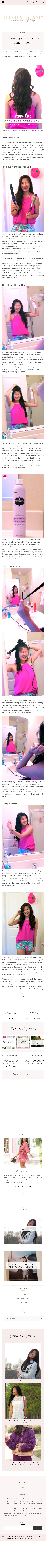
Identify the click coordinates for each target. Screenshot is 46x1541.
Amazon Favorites (22, 1302)
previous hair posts (10, 458)
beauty (28, 1018)
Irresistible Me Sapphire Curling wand (17, 251)
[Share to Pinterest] (15, 1018)
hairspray (8, 873)
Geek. (22, 1229)
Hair (33, 1018)
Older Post (35, 1056)
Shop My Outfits (23, 1298)
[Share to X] (9, 1018)
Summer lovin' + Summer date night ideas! (11, 1064)
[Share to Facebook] (13, 1018)
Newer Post (10, 1056)
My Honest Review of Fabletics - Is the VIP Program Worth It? (23, 1464)
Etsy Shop (23, 1294)
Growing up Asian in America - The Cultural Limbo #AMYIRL (23, 1266)
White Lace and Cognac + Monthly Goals (23, 1422)
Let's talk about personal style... (34, 1062)
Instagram (30, 556)
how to (39, 1018)
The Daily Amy (14, 1536)
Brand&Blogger (14, 1538)
